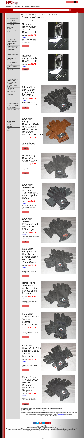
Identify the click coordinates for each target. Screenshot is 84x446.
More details (25, 46)
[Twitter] (37, 423)
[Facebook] (34, 423)
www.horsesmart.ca (61, 414)
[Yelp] (46, 423)
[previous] (76, 12)
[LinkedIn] (43, 423)
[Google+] (40, 423)
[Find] (70, 10)
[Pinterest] (49, 423)
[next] (77, 12)
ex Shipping (24, 37)
